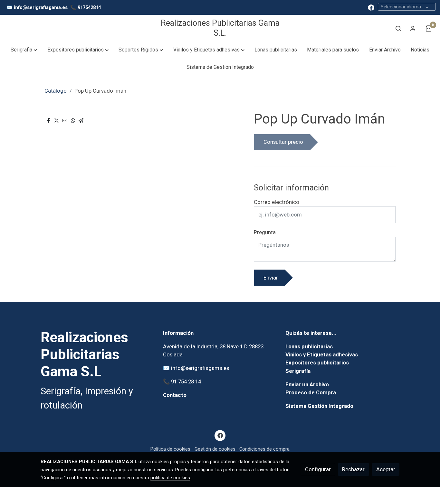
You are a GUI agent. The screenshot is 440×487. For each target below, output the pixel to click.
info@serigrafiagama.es (41, 7)
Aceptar (385, 469)
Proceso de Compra (310, 392)
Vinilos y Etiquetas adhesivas (321, 354)
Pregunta (265, 232)
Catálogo (55, 90)
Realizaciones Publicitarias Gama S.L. (220, 27)
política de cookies (170, 478)
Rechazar (353, 469)
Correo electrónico (276, 202)
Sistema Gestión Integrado (319, 406)
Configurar (318, 469)
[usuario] (413, 28)
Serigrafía (298, 371)
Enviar (270, 277)
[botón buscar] (398, 28)
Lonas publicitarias (309, 346)
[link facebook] (371, 7)
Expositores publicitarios (317, 362)
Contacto (175, 395)
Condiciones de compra (264, 449)
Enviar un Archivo (307, 384)
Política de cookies (170, 449)
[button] (24, 50)
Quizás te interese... (311, 333)
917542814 (89, 7)
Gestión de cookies (215, 449)
